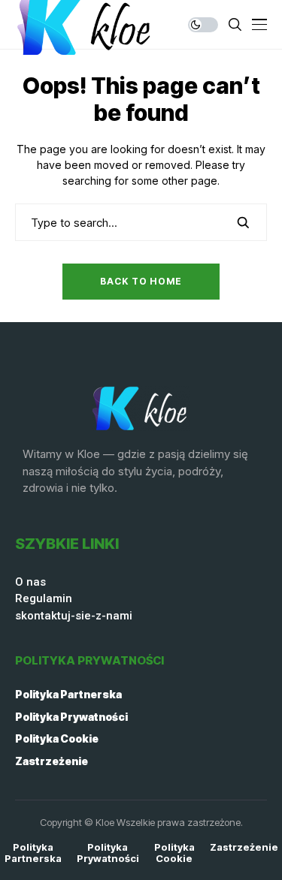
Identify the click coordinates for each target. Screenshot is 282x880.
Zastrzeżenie (51, 761)
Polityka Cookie (57, 738)
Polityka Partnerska (68, 694)
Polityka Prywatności (71, 716)
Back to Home (141, 281)
